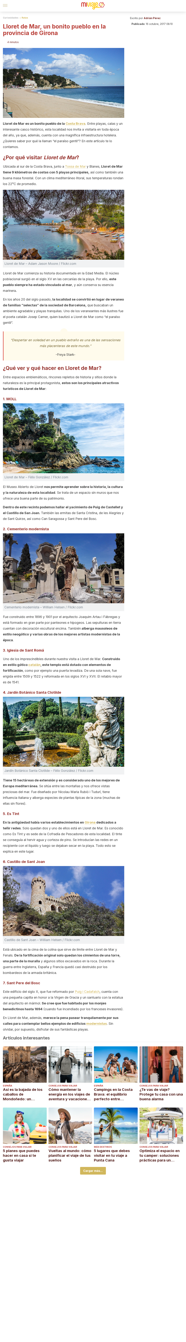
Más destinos (103, 1147)
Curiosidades (10, 17)
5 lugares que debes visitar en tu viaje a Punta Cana (112, 1155)
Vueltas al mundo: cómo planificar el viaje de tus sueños (69, 1155)
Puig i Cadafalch (87, 992)
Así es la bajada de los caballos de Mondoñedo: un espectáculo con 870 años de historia (23, 1094)
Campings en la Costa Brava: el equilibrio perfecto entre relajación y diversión (113, 1094)
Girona (90, 822)
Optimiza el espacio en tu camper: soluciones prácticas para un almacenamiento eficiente (160, 1156)
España (7, 1085)
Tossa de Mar (75, 166)
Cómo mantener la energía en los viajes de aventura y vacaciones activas (69, 1094)
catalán (34, 665)
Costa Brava (75, 123)
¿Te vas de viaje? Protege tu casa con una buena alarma (161, 1094)
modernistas (96, 1023)
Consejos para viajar (62, 1085)
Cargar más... (93, 1171)
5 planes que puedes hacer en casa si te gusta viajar (21, 1155)
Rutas (25, 17)
